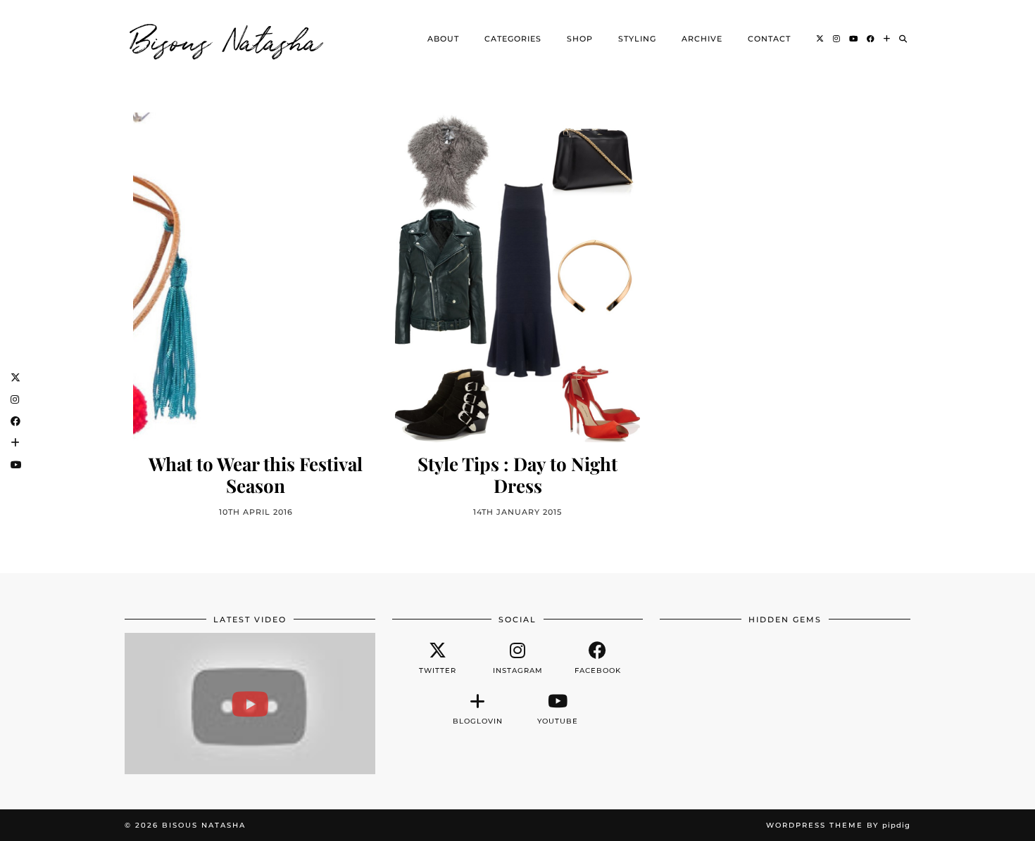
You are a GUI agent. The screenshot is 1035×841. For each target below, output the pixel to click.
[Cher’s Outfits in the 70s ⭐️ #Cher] (250, 703)
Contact (769, 39)
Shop (580, 39)
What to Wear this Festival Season (256, 474)
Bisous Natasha (227, 38)
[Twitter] (820, 38)
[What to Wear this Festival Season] (255, 277)
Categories (512, 39)
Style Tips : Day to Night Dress (517, 474)
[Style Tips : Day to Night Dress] (517, 277)
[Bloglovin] (887, 38)
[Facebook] (871, 38)
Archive (702, 39)
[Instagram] (837, 38)
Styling (637, 39)
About (443, 39)
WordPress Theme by (838, 825)
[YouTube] (853, 38)
